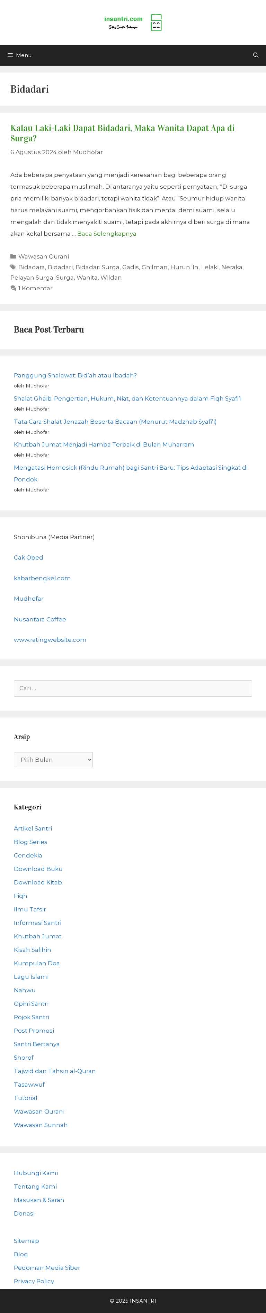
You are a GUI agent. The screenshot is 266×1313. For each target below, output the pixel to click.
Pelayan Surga (31, 277)
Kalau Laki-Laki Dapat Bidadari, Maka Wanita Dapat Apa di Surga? (122, 133)
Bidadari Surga (97, 267)
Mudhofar (29, 598)
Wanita (87, 277)
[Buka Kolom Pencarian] (256, 55)
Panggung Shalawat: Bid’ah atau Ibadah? (75, 375)
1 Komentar (35, 288)
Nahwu (25, 990)
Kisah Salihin (32, 949)
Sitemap (26, 1240)
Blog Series (30, 841)
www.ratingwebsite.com (50, 639)
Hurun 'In (184, 267)
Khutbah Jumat (38, 936)
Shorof (24, 1057)
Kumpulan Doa (37, 963)
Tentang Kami (35, 1186)
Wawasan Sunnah (41, 1125)
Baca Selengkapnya (106, 233)
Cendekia (28, 855)
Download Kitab (38, 882)
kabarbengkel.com (42, 578)
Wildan (111, 277)
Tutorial (25, 1098)
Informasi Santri (37, 922)
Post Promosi (34, 1030)
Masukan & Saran (39, 1200)
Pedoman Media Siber (47, 1267)
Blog (21, 1254)
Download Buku (38, 868)
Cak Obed (28, 557)
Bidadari (60, 267)
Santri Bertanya (37, 1044)
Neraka (231, 267)
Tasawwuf (29, 1084)
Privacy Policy (34, 1281)
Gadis (130, 267)
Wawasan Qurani (43, 256)
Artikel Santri (33, 828)
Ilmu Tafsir (30, 909)
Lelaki (210, 267)
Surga (65, 277)
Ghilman (155, 267)
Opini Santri (31, 1003)
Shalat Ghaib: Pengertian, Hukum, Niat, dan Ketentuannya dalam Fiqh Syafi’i (127, 398)
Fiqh (20, 895)
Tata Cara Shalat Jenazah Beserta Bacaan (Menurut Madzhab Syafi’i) (115, 421)
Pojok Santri (31, 1017)
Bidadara (31, 267)
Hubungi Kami (36, 1173)
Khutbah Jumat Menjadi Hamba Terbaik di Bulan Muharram (104, 444)
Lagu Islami (31, 976)
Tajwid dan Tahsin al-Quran (55, 1071)
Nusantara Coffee (40, 619)
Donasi (24, 1213)
